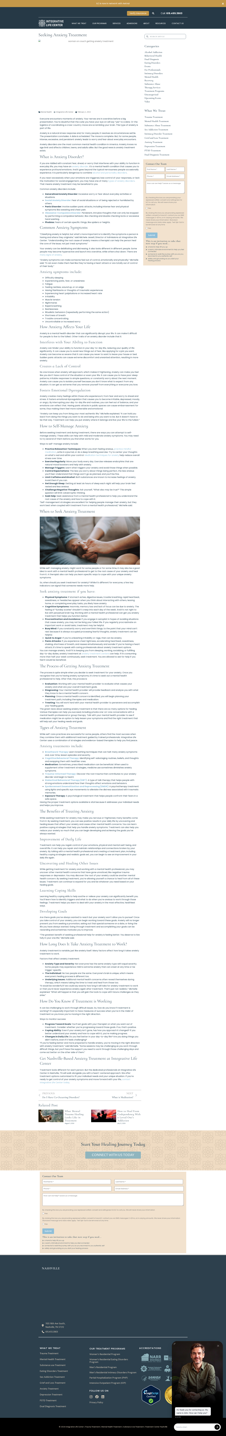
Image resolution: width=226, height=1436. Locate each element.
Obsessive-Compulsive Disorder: (63, 212)
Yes (149, 208)
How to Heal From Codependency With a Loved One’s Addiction (129, 1116)
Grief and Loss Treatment (156, 137)
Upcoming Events (153, 98)
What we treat (50, 1348)
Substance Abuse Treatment (158, 125)
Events (148, 66)
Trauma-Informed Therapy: (60, 773)
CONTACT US (178, 23)
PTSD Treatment (153, 150)
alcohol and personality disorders (110, 172)
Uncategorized (151, 94)
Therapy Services (152, 87)
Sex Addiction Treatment (156, 129)
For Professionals (152, 69)
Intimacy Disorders (154, 73)
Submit (151, 235)
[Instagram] (91, 1396)
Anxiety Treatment (153, 142)
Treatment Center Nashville (156, 1427)
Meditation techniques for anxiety (102, 455)
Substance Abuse (152, 83)
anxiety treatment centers (95, 653)
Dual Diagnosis (152, 59)
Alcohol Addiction (153, 52)
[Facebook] (97, 1396)
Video (147, 101)
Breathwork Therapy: (57, 751)
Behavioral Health (153, 55)
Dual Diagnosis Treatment (157, 154)
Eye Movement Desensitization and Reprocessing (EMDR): (77, 786)
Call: (171, 13)
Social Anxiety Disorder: (58, 200)
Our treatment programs (107, 1348)
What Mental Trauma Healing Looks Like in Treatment (74, 1116)
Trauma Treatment (154, 117)
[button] (153, 13)
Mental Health (46, 112)
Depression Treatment (155, 146)
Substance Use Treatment (133, 1427)
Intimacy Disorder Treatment (158, 133)
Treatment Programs (154, 91)
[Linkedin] (102, 1396)
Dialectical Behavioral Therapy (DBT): (66, 780)
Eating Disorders (152, 62)
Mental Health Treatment (157, 121)
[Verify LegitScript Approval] (151, 1404)
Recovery (149, 80)
